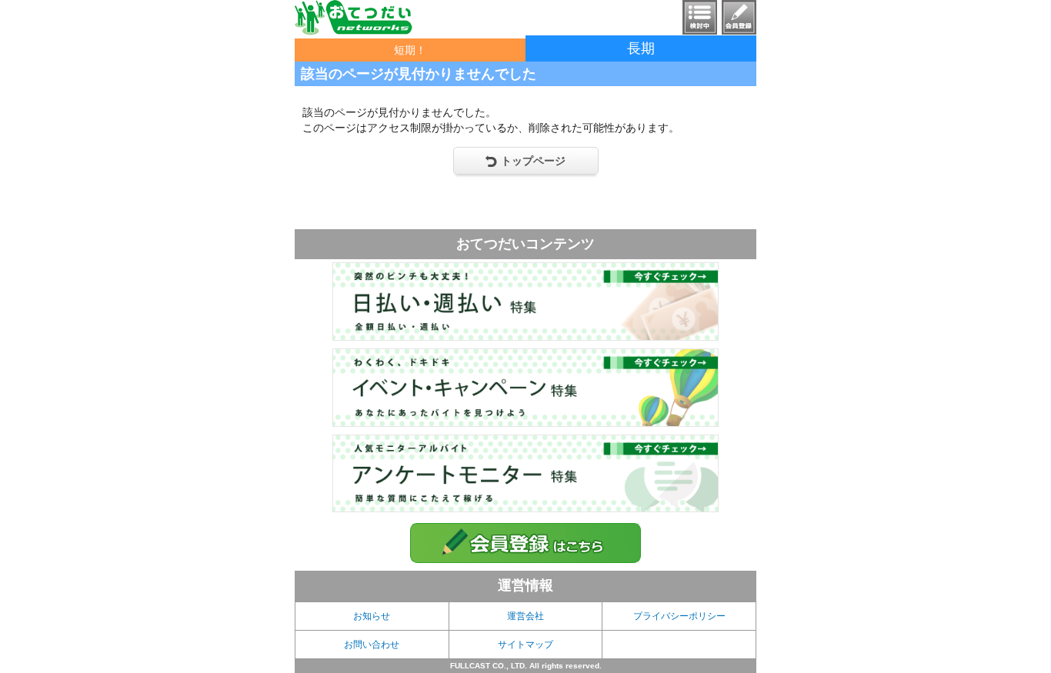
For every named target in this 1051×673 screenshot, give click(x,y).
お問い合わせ (371, 644)
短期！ (410, 50)
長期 (641, 48)
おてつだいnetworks (353, 17)
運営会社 (525, 616)
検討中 (699, 17)
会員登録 (739, 17)
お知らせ (371, 616)
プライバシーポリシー (679, 616)
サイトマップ (525, 644)
